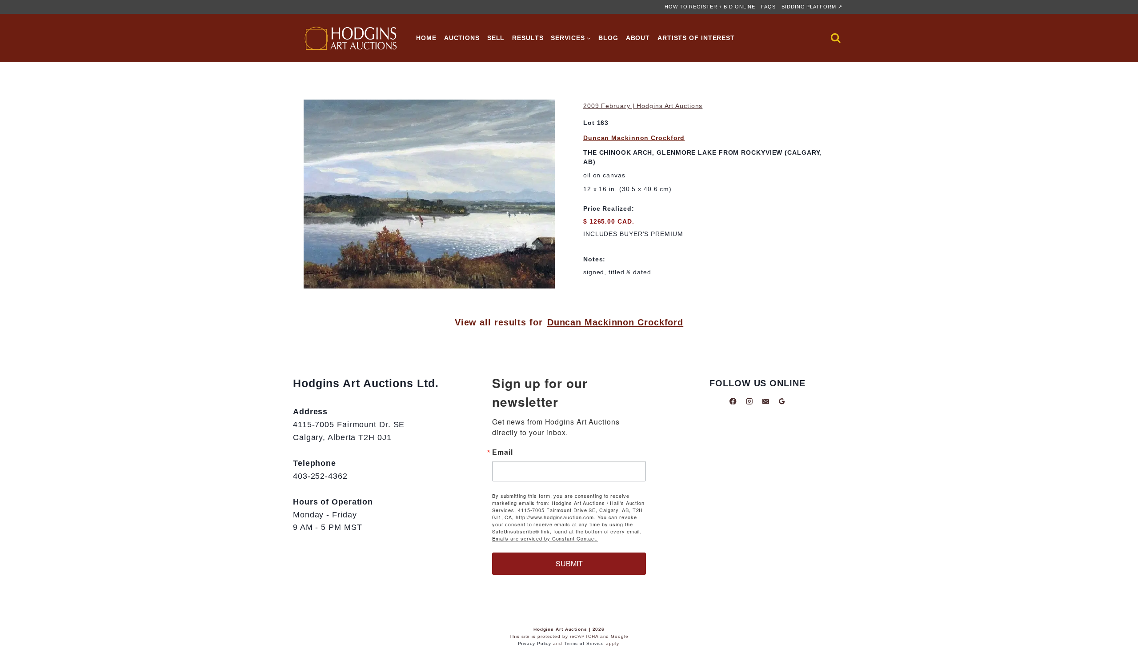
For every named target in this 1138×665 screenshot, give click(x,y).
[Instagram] (749, 401)
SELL (496, 37)
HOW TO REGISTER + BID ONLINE (710, 6)
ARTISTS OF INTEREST (696, 37)
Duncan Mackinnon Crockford (634, 137)
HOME (426, 37)
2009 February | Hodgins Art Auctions (642, 105)
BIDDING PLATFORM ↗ (811, 6)
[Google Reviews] (782, 401)
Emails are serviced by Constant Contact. (545, 538)
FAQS (768, 6)
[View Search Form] (835, 38)
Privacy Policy (535, 643)
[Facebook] (733, 401)
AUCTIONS (462, 37)
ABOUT (638, 37)
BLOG (608, 37)
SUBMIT (569, 563)
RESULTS (527, 37)
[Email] (766, 401)
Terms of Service (584, 643)
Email (502, 452)
